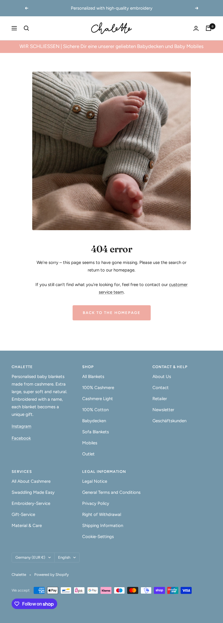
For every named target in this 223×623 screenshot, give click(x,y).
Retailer (159, 398)
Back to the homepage (112, 312)
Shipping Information (102, 525)
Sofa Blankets (95, 431)
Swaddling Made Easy (33, 492)
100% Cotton (95, 409)
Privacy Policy (95, 503)
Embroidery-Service (31, 503)
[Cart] (208, 28)
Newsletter (163, 409)
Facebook (21, 438)
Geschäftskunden (169, 420)
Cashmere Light (97, 398)
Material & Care (27, 525)
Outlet (88, 454)
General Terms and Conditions (111, 492)
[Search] (26, 28)
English (64, 557)
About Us (161, 376)
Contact (160, 387)
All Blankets (93, 376)
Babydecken (94, 420)
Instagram (21, 426)
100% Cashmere (98, 387)
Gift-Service (23, 514)
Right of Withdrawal (101, 514)
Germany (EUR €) (30, 557)
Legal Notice (94, 481)
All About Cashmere (31, 481)
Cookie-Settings (98, 536)
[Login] (196, 28)
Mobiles (89, 442)
